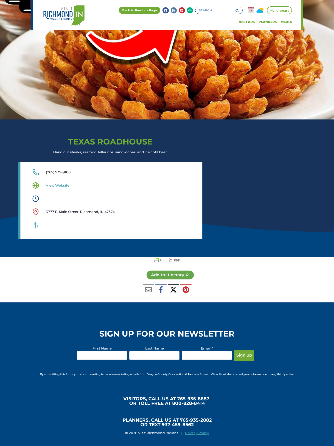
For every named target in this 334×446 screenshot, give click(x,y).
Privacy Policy (197, 433)
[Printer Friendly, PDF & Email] (167, 260)
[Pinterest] (182, 10)
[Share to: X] (173, 290)
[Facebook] (165, 10)
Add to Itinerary (168, 274)
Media (286, 22)
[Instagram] (174, 10)
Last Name (154, 348)
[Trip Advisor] (190, 10)
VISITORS (247, 22)
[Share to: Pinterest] (186, 290)
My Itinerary (279, 10)
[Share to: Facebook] (161, 290)
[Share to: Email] (148, 290)
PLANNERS (268, 22)
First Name (102, 348)
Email (207, 348)
